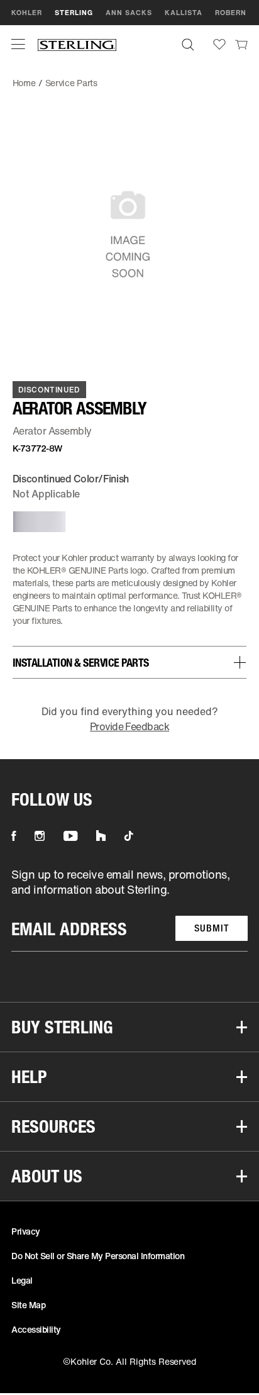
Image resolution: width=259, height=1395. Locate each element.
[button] (18, 44)
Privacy (25, 1231)
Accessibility (36, 1329)
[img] (77, 44)
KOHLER (26, 13)
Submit (211, 928)
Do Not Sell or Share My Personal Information (97, 1255)
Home (24, 82)
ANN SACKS (129, 13)
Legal (22, 1280)
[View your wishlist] (219, 44)
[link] (241, 44)
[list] (129, 909)
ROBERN (230, 13)
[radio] (37, 522)
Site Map (28, 1304)
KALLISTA (183, 13)
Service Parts (71, 82)
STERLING (74, 13)
